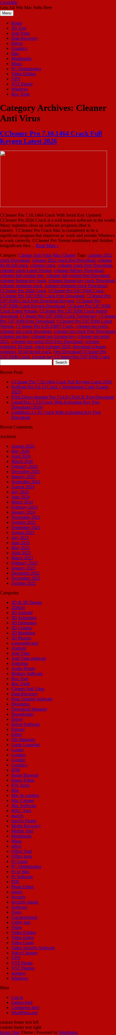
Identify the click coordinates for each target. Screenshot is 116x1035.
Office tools (21, 856)
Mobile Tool (22, 831)
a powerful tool (24, 643)
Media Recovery (26, 825)
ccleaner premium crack (21, 285)
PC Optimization (26, 68)
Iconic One (10, 1032)
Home (16, 23)
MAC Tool (21, 810)
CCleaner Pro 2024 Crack (23, 290)
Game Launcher (25, 744)
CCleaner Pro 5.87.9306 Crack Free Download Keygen (55, 298)
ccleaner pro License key (53, 336)
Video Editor (22, 937)
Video (16, 927)
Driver (17, 43)
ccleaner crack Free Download (85, 265)
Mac (15, 53)
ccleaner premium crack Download (75, 285)
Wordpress (68, 1032)
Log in (17, 997)
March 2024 (22, 502)
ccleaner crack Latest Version (26, 270)
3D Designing (23, 622)
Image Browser (25, 775)
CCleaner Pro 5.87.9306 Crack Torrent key (58, 316)
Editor (16, 734)
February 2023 (24, 563)
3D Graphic (21, 627)
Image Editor (22, 780)
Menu (6, 13)
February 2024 (24, 507)
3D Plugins (21, 638)
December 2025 (25, 471)
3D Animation (24, 617)
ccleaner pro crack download (25, 331)
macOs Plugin (23, 820)
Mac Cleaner (64, 255)
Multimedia (21, 58)
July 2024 (20, 491)
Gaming (18, 754)
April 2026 (21, 456)
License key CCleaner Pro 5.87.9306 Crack (71, 356)
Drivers (17, 729)
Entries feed (21, 1002)
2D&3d (18, 607)
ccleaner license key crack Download (81, 280)
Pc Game (19, 861)
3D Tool (18, 28)
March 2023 (22, 557)
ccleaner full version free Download (78, 275)
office (16, 846)
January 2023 (23, 568)
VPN (16, 78)
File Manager (23, 739)
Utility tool (20, 922)
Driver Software (25, 724)
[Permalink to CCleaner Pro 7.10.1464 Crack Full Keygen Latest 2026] (53, 205)
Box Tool (19, 678)
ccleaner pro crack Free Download (84, 331)
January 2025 (23, 476)
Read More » (47, 245)
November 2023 (25, 517)
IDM (15, 770)
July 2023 (20, 537)
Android (18, 648)
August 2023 (22, 532)
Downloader (22, 714)
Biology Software (27, 673)
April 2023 (21, 552)
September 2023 (25, 527)
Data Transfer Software (32, 698)
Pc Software (22, 876)
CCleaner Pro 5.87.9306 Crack (76, 290)
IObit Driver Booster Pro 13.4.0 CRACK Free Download (62, 397)
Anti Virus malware (28, 658)
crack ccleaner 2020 (52, 346)
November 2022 (25, 578)
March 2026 (22, 461)
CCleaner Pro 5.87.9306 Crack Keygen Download (50, 303)
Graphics (19, 48)
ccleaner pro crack (91, 326)
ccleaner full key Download (78, 270)
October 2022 (23, 583)
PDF (15, 881)
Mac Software (23, 805)
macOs (17, 815)
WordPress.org (24, 1012)
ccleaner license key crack (23, 280)
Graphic (18, 759)
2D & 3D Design (26, 602)
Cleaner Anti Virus (35, 255)
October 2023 (23, 522)
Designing (20, 704)
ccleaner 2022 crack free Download (63, 260)
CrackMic (9, 2)
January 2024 (23, 512)
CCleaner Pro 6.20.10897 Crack (44, 326)
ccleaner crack (42, 265)
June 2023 (20, 542)
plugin (17, 891)
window (18, 973)
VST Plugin (22, 84)
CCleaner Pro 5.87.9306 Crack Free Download (42, 295)
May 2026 (20, 451)
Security (18, 897)
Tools (16, 912)
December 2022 (25, 573)
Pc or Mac (20, 871)
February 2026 (24, 466)
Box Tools (20, 94)
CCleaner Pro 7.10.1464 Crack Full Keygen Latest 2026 (51, 137)
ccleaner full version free (22, 275)
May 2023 (20, 547)
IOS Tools (20, 785)
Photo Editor (22, 886)
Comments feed (25, 1007)
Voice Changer (24, 952)
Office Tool (21, 851)
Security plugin (24, 902)
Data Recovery (24, 38)
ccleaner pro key (14, 336)
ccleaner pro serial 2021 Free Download (46, 341)
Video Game (22, 942)
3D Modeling (23, 632)
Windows (19, 89)
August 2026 (22, 446)
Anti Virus (20, 33)
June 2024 (20, 497)
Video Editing (23, 73)
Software (19, 907)
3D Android (22, 612)
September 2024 (25, 481)
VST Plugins (22, 968)
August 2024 (22, 486)
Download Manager (29, 709)
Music (16, 63)
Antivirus (19, 663)
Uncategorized (24, 917)
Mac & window (25, 795)
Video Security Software (33, 947)
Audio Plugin (23, 668)
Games (17, 749)
